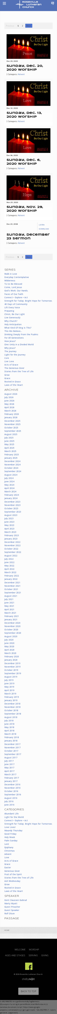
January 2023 (11, 538)
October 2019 (11, 670)
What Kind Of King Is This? (18, 327)
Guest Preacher (12, 906)
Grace (7, 378)
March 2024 (10, 491)
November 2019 (12, 666)
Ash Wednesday (12, 881)
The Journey (10, 351)
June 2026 (9, 400)
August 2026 (10, 394)
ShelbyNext (28, 979)
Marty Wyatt (10, 903)
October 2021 (11, 589)
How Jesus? (10, 341)
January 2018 (11, 740)
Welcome (20, 949)
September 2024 (12, 471)
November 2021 (12, 585)
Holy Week (9, 837)
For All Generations (14, 337)
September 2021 (12, 592)
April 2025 (9, 447)
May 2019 (9, 686)
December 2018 (12, 703)
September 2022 (12, 552)
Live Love (9, 361)
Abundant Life (11, 813)
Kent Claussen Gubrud (15, 900)
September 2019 (12, 673)
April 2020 (9, 649)
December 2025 (12, 420)
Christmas (9, 850)
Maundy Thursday (13, 830)
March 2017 (10, 774)
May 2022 (9, 565)
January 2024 (11, 498)
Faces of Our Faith (13, 294)
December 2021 (12, 582)
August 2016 (10, 798)
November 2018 (12, 707)
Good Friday (10, 833)
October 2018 (11, 710)
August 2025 (10, 434)
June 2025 (9, 441)
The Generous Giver (14, 368)
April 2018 (9, 730)
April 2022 (9, 569)
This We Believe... (13, 331)
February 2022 (11, 575)
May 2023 (9, 525)
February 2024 (11, 494)
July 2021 (9, 599)
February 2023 (11, 535)
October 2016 (11, 791)
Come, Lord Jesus (13, 287)
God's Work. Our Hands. (16, 290)
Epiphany (8, 847)
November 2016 (12, 787)
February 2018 (11, 737)
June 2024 (9, 481)
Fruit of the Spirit (13, 874)
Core (6, 358)
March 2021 (10, 612)
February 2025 (11, 454)
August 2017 (10, 757)
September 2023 (12, 511)
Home (7, 930)
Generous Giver (12, 871)
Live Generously (12, 317)
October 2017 (11, 750)
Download (44, 229)
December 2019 (12, 663)
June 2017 (9, 764)
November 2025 (12, 424)
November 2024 (12, 464)
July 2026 (9, 397)
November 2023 (12, 505)
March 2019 (10, 693)
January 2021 (11, 619)
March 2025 (10, 451)
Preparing (9, 310)
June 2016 (9, 804)
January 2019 (11, 700)
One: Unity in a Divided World (19, 344)
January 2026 (11, 417)
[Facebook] (28, 966)
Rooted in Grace (12, 381)
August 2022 (10, 555)
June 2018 (9, 723)
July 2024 (9, 478)
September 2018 (12, 713)
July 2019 (9, 680)
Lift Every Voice (12, 307)
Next (28, 25)
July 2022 (9, 559)
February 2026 (11, 414)
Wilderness (9, 280)
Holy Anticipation (13, 324)
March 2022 (10, 572)
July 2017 (9, 760)
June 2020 (9, 643)
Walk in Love (10, 273)
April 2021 (9, 609)
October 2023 (11, 508)
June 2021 (9, 602)
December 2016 (12, 784)
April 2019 (9, 690)
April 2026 (9, 407)
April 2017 (9, 771)
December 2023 (12, 501)
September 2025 (12, 431)
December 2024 (12, 461)
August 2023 (10, 515)
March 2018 (10, 734)
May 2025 (9, 444)
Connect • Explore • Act (16, 297)
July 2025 (9, 437)
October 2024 (11, 468)
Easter (7, 867)
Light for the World (14, 817)
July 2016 (9, 801)
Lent (6, 844)
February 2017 (11, 777)
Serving (33, 955)
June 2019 (9, 683)
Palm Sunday (11, 840)
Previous (10, 25)
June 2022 (9, 562)
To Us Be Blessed (13, 283)
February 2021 (11, 616)
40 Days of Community (15, 304)
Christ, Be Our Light (14, 314)
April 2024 (9, 488)
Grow (7, 374)
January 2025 (11, 457)
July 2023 (9, 518)
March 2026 (10, 410)
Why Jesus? (10, 348)
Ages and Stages (15, 955)
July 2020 (9, 639)
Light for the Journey (15, 354)
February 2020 (11, 656)
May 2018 (9, 727)
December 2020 (12, 622)
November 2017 (12, 747)
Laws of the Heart (13, 385)
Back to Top (28, 991)
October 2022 (11, 548)
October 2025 (11, 427)
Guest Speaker (11, 910)
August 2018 (10, 717)
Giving (45, 955)
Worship (34, 949)
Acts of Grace (11, 364)
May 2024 (9, 484)
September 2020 (12, 632)
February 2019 (11, 697)
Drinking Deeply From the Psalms (21, 334)
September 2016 (12, 794)
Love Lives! (10, 827)
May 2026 (9, 404)
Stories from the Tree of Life (19, 371)
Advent (21, 74)
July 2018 (9, 720)
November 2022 (12, 545)
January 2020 (11, 659)
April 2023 (9, 528)
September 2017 (12, 754)
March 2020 (10, 653)
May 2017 (9, 767)
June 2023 (9, 521)
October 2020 (11, 629)
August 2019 (10, 676)
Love (6, 857)
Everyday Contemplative (16, 277)
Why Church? (11, 321)
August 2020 (10, 636)
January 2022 (11, 579)
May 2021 (9, 606)
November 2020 (12, 626)
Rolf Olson (9, 913)
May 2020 (9, 646)
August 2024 (10, 474)
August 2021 (10, 596)
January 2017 (11, 781)
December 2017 (12, 744)
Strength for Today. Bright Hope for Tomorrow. (28, 300)
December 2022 (12, 542)
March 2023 (10, 532)
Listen (41, 225)
